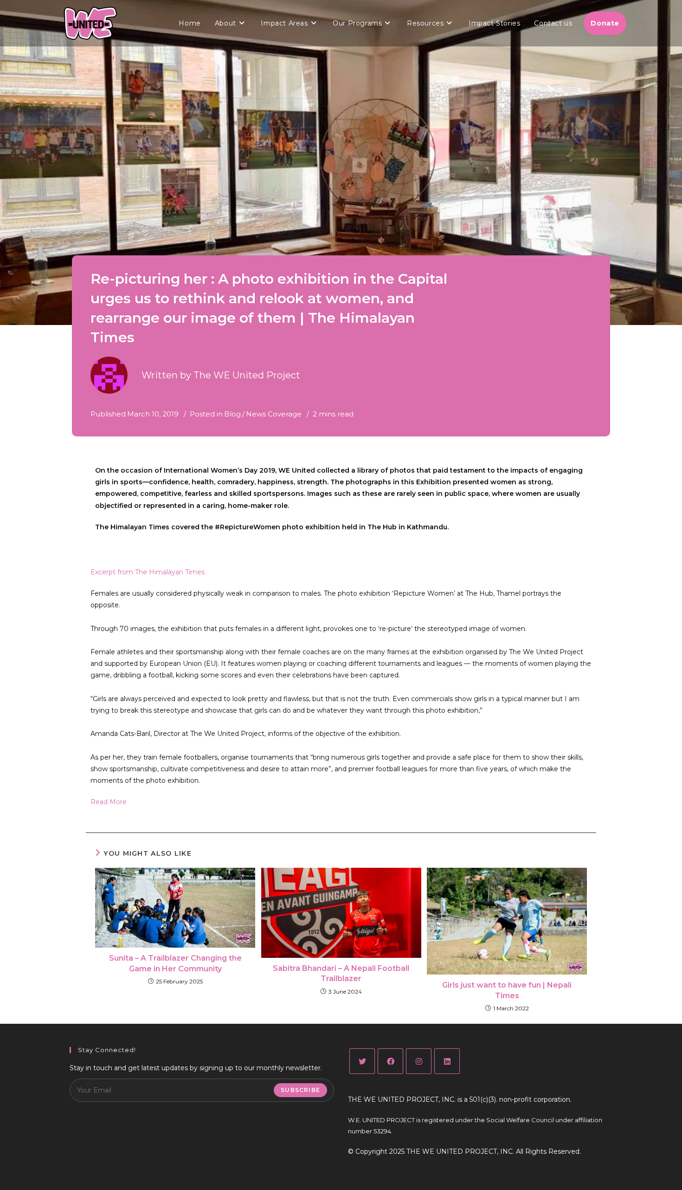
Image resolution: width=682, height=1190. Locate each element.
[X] (362, 1061)
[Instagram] (418, 1061)
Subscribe (300, 1089)
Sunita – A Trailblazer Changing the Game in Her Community (175, 963)
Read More (108, 802)
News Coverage (274, 414)
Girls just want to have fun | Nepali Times (507, 990)
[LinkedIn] (447, 1061)
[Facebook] (390, 1061)
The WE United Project (246, 375)
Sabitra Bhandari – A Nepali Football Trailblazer (341, 973)
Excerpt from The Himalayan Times (147, 572)
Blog (232, 414)
